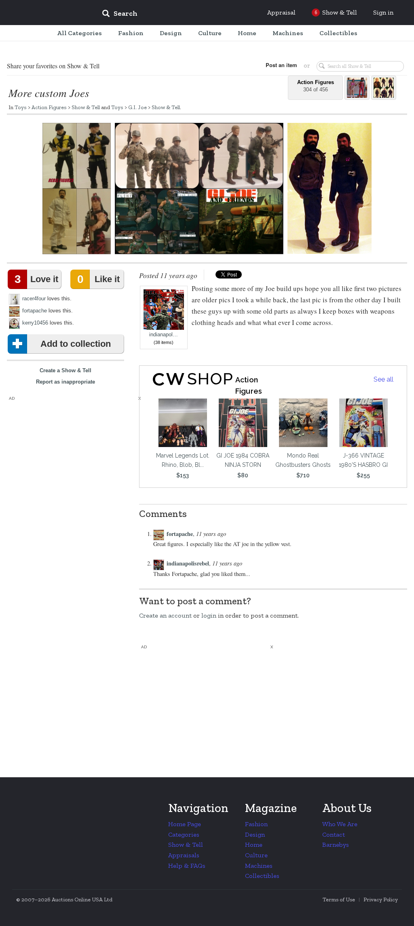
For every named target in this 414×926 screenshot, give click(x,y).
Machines (258, 865)
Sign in (383, 12)
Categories (183, 834)
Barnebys (335, 844)
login (208, 615)
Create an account (165, 615)
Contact (333, 834)
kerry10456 (35, 323)
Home (253, 844)
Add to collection (75, 344)
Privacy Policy (380, 899)
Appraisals (183, 855)
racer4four (34, 298)
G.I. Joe (137, 107)
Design (255, 834)
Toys (21, 107)
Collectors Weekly (46, 13)
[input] (178, 14)
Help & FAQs (186, 865)
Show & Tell (86, 107)
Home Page (184, 824)
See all (383, 379)
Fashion (256, 824)
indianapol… (163, 334)
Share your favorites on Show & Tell (53, 65)
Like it (98, 279)
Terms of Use (339, 899)
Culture (256, 855)
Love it (36, 279)
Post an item (281, 65)
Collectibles (262, 876)
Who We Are (339, 824)
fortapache (34, 311)
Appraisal (281, 12)
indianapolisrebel (188, 563)
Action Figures (49, 107)
